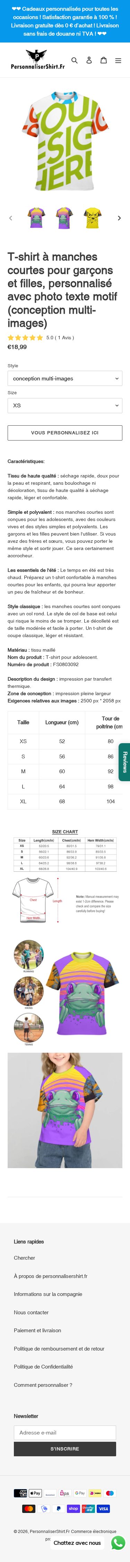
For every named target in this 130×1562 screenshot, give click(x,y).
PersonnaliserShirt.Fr (50, 1531)
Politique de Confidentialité (43, 1367)
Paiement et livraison (37, 1330)
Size (12, 392)
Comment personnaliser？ (43, 1385)
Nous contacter (31, 1312)
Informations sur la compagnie (48, 1294)
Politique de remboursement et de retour (59, 1349)
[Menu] (118, 60)
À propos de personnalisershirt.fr (50, 1276)
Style (13, 365)
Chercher (24, 1258)
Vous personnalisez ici (65, 432)
